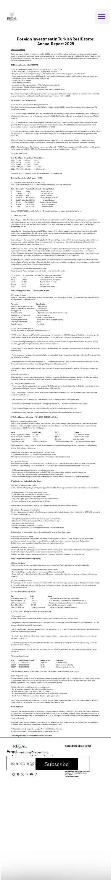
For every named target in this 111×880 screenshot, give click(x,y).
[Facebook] (18, 774)
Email (12, 752)
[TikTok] (35, 774)
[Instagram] (13, 774)
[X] (22, 774)
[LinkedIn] (26, 774)
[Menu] (102, 16)
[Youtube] (31, 774)
